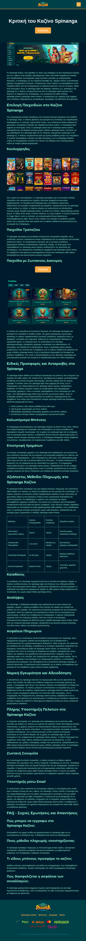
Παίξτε (62, 915)
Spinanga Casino (28, 915)
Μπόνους (42, 915)
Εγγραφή (43, 30)
